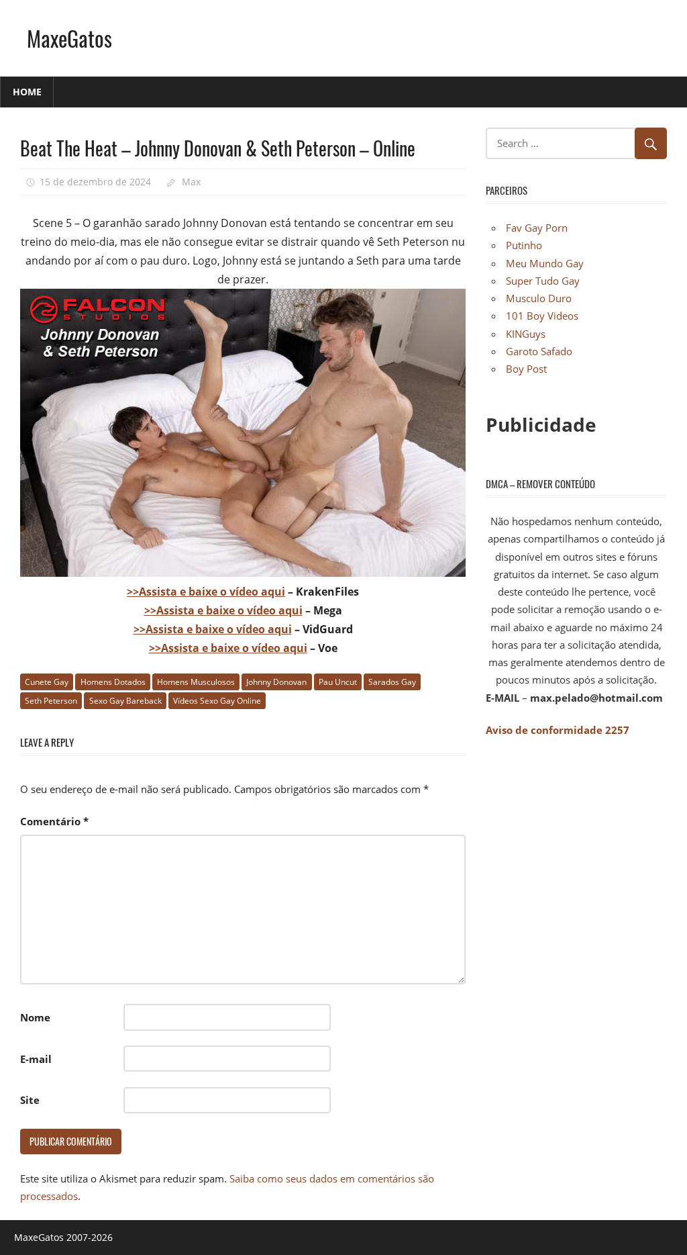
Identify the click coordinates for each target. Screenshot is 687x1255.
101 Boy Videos (542, 315)
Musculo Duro (539, 298)
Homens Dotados (113, 682)
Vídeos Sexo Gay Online (217, 700)
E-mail (36, 1059)
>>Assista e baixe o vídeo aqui (206, 591)
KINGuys (525, 333)
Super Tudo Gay (543, 280)
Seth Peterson (51, 700)
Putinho (524, 245)
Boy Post (526, 368)
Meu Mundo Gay (545, 263)
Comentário (54, 821)
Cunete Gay (46, 682)
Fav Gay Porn (537, 227)
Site (30, 1100)
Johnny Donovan (276, 682)
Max (191, 181)
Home (27, 91)
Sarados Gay (392, 682)
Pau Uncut (338, 682)
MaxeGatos (69, 38)
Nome (35, 1017)
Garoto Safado (539, 351)
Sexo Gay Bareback (125, 700)
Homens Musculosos (196, 682)
